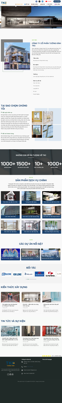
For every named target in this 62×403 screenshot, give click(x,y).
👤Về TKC (26, 4)
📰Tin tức (49, 4)
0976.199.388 (30, 366)
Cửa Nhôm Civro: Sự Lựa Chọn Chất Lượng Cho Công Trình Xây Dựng (52, 339)
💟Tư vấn (57, 4)
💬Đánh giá (18, 6)
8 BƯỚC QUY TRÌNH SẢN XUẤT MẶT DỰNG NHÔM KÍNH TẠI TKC (10, 339)
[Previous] (3, 17)
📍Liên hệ (35, 6)
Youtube (49, 1)
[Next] (59, 17)
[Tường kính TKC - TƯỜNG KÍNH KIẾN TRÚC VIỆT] (7, 3)
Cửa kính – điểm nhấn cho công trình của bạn (30, 305)
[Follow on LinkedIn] (10, 374)
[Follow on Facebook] (8, 374)
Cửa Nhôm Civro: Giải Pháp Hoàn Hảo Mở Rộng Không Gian (31, 339)
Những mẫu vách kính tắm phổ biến (51, 305)
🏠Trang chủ (19, 4)
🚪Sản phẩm (34, 4)
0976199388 (57, 1)
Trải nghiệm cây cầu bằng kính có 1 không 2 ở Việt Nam (9, 305)
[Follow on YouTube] (13, 374)
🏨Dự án (42, 4)
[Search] (50, 6)
